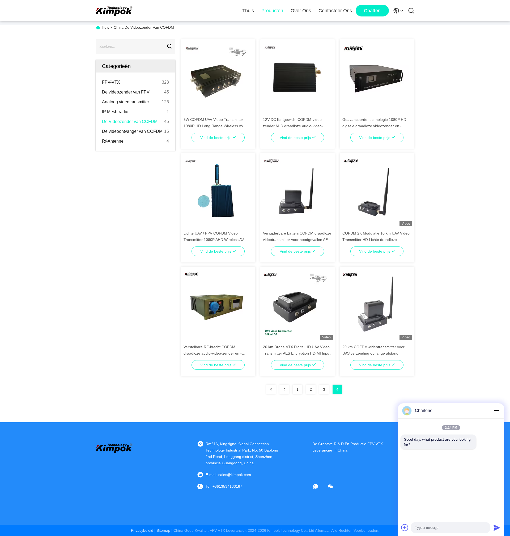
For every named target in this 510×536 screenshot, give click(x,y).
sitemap (163, 530)
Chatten (372, 10)
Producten (272, 10)
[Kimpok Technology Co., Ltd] (114, 10)
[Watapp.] (319, 486)
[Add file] (405, 527)
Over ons (301, 10)
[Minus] (497, 410)
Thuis (248, 10)
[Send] (496, 527)
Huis (105, 27)
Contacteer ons (335, 10)
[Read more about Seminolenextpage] (271, 389)
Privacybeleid (142, 530)
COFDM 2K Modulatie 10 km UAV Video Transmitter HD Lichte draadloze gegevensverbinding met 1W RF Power (376, 239)
